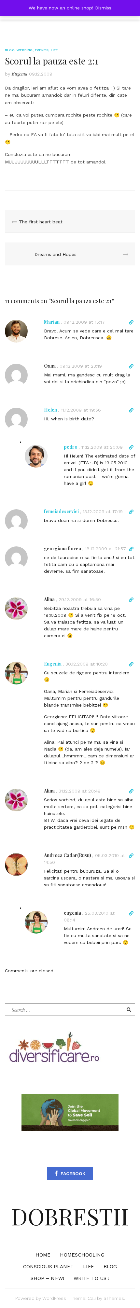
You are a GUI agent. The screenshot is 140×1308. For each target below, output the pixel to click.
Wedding (25, 50)
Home (42, 1255)
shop (86, 7)
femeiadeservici (61, 511)
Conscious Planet (48, 1267)
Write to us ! (91, 1278)
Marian (52, 322)
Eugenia (19, 74)
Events (42, 50)
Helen (50, 410)
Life (54, 50)
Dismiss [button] (103, 7)
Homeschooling (82, 1255)
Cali (92, 1298)
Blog (10, 50)
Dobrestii (70, 1216)
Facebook (73, 1173)
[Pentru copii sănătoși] (54, 1049)
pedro (70, 447)
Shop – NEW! (47, 1278)
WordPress (54, 1298)
